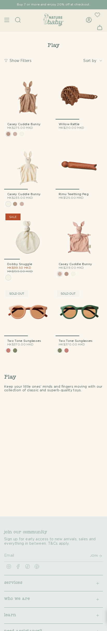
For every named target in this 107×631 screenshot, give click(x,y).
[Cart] (99, 27)
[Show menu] (7, 20)
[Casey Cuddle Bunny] (27, 95)
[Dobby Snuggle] (27, 235)
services (13, 583)
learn (10, 615)
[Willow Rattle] (79, 95)
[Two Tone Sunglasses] (27, 312)
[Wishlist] (97, 15)
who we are (17, 599)
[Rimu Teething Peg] (79, 165)
